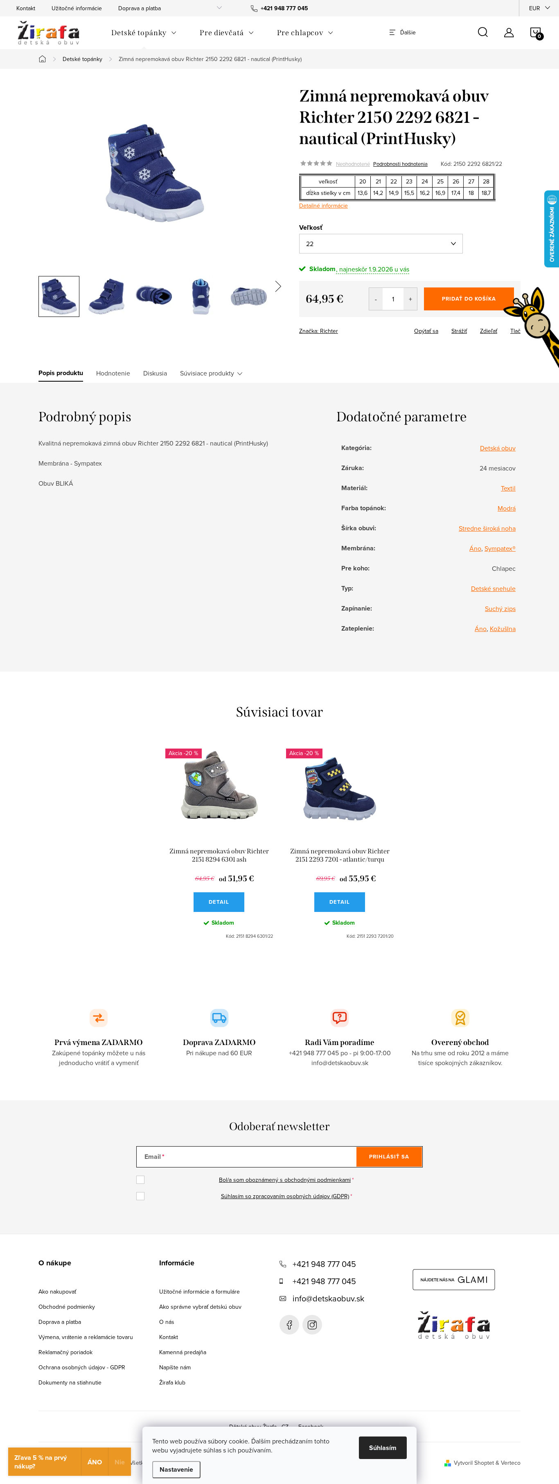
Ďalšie (408, 32)
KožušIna (503, 628)
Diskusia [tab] (155, 373)
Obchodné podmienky (66, 1306)
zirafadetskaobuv (312, 1325)
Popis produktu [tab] (60, 373)
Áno (475, 548)
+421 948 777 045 (324, 1264)
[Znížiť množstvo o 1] (376, 299)
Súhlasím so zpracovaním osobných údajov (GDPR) (285, 1196)
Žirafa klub (172, 1382)
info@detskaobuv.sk (328, 1298)
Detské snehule (493, 588)
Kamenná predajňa (182, 1352)
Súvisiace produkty (207, 373)
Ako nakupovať (57, 1291)
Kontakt (25, 8)
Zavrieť (356, 328)
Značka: (318, 331)
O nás (166, 1322)
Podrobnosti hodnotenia (400, 164)
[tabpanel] (219, 844)
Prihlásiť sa (389, 1157)
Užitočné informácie (77, 8)
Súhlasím (383, 1447)
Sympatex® (500, 548)
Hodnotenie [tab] (113, 373)
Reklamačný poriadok (65, 1352)
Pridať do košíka (469, 299)
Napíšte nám (175, 1367)
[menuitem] (144, 32)
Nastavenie (176, 1469)
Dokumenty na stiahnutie (69, 1382)
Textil (508, 488)
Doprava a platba (139, 8)
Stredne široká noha (487, 528)
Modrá (507, 508)
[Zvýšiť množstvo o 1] (410, 299)
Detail (219, 902)
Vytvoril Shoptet (474, 1463)
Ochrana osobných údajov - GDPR (81, 1367)
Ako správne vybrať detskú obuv (200, 1306)
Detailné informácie (323, 205)
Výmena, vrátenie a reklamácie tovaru (85, 1337)
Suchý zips (500, 608)
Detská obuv (498, 447)
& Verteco (507, 1463)
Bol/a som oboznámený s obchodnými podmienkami (285, 1180)
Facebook (289, 1325)
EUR (534, 8)
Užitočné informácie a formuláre (199, 1291)
